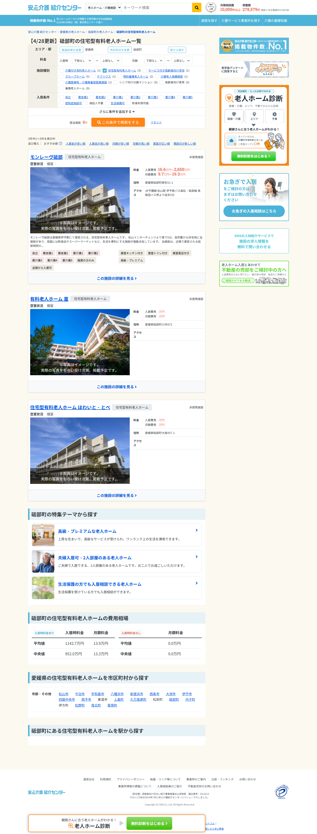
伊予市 (187, 693)
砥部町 (174, 699)
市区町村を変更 (119, 50)
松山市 (63, 693)
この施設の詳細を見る (115, 278)
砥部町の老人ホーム (100, 32)
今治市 (80, 693)
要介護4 (170, 97)
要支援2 (101, 97)
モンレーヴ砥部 (46, 156)
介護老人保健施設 (172, 76)
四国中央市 (67, 699)
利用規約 (105, 779)
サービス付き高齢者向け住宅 (166, 70)
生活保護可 (118, 103)
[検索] (196, 7)
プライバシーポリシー (131, 779)
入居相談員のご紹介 (169, 786)
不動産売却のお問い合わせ (204, 786)
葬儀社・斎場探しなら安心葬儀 (207, 828)
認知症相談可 (73, 103)
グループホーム (75, 76)
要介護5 (188, 97)
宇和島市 (97, 693)
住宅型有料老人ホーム (122, 70)
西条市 (154, 693)
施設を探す (209, 20)
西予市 (86, 699)
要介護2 (135, 97)
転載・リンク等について (165, 779)
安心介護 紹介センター (42, 32)
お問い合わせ (247, 779)
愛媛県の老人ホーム (72, 32)
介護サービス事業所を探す (240, 20)
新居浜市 (136, 693)
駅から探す (177, 50)
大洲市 (171, 693)
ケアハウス (104, 76)
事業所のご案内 (196, 779)
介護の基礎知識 (275, 20)
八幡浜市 (117, 693)
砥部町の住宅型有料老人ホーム (135, 32)
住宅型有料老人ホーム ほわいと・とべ (70, 407)
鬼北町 (96, 705)
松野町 (80, 705)
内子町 (190, 699)
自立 (68, 97)
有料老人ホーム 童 (49, 298)
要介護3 (153, 97)
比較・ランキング (222, 779)
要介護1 (118, 97)
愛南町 (112, 705)
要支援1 (83, 97)
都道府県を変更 (71, 50)
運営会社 (88, 779)
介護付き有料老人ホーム (80, 70)
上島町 (119, 699)
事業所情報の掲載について (135, 786)
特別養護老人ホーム (135, 76)
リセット (156, 122)
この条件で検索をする (120, 122)
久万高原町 (138, 699)
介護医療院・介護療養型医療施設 (86, 82)
